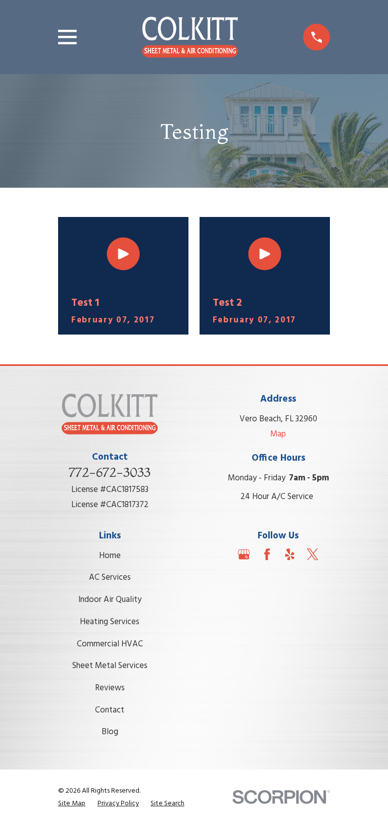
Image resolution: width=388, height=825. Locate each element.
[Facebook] (267, 554)
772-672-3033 (110, 472)
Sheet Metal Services (110, 666)
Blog (110, 732)
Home (110, 556)
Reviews (110, 688)
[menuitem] (71, 803)
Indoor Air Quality (109, 600)
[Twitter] (312, 554)
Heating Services (109, 622)
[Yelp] (290, 554)
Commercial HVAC (110, 644)
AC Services (110, 577)
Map (278, 434)
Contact (109, 710)
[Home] (190, 37)
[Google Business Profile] (244, 554)
